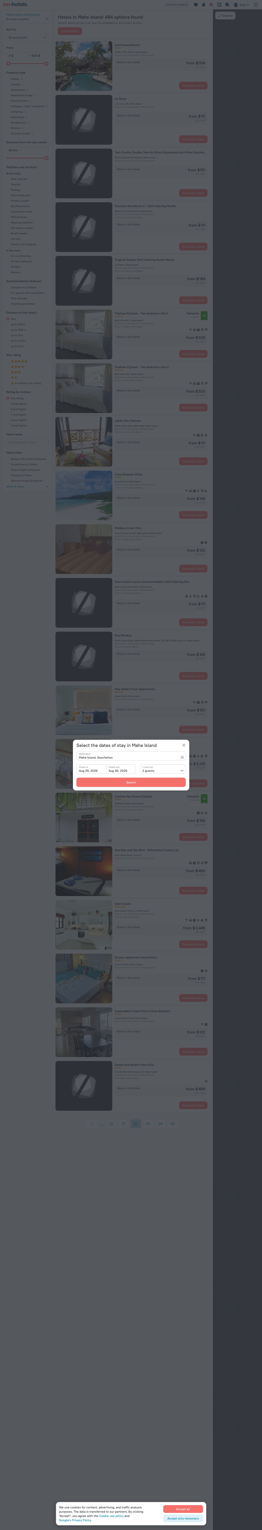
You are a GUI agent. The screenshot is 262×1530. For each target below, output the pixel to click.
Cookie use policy (111, 1516)
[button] (182, 757)
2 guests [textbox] (148, 771)
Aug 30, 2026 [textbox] (118, 771)
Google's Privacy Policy (75, 1520)
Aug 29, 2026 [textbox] (88, 771)
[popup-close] (184, 745)
